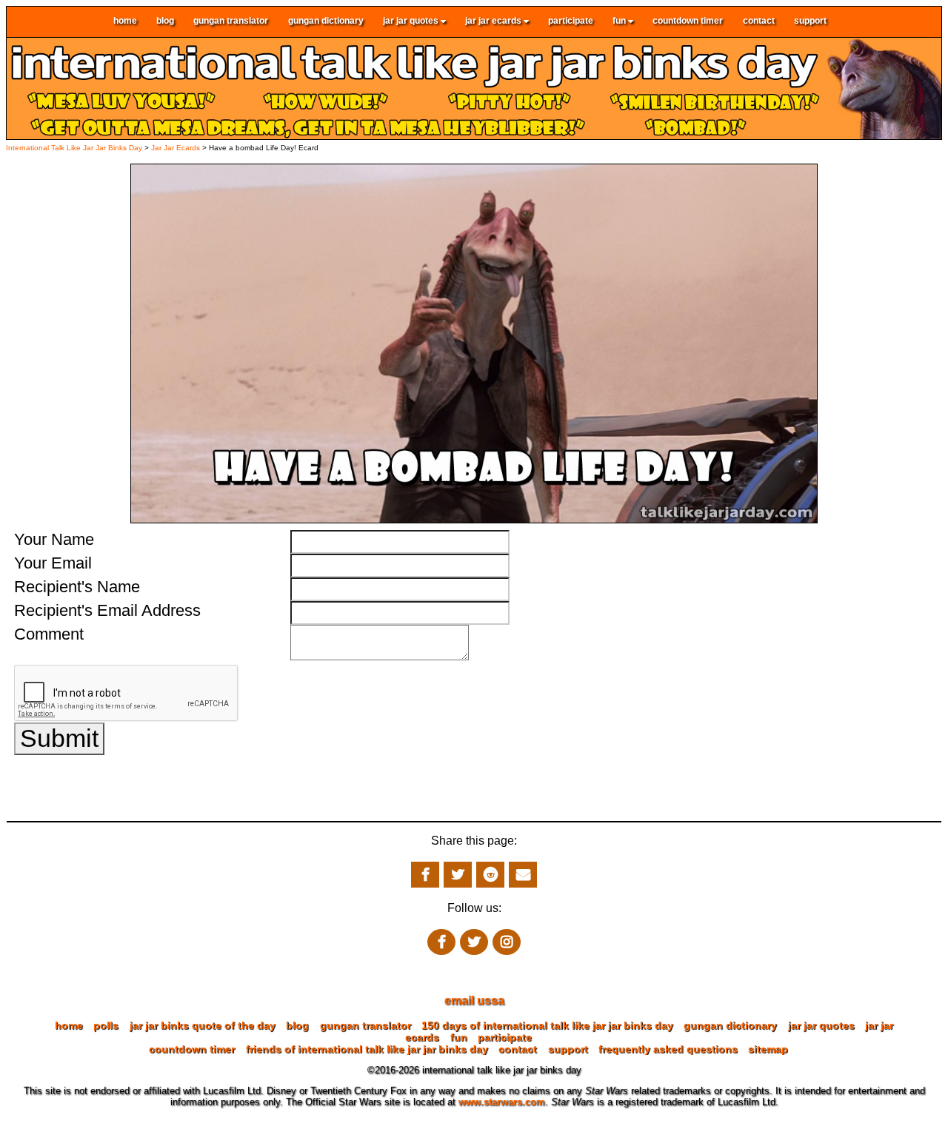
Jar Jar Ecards (176, 148)
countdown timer (687, 21)
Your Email (53, 563)
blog (165, 21)
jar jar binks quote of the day (203, 1025)
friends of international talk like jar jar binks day (367, 1049)
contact (759, 21)
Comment (49, 634)
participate (570, 21)
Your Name (54, 539)
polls (105, 1025)
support (810, 21)
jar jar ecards (494, 21)
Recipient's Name (77, 586)
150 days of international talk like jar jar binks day (547, 1025)
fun (620, 21)
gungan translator (230, 21)
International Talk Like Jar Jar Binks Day (74, 148)
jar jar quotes (412, 21)
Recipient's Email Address (107, 610)
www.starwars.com (501, 1101)
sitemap (768, 1049)
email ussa (474, 1000)
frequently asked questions (668, 1049)
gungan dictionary (326, 21)
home (125, 21)
